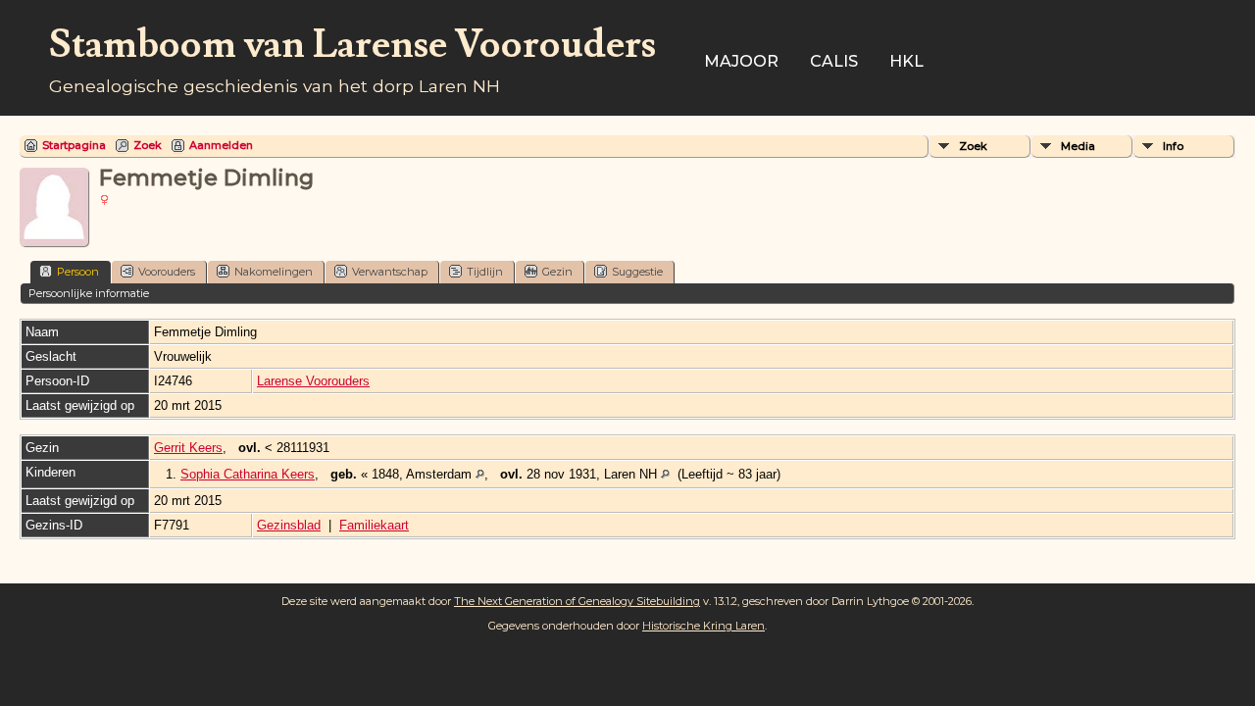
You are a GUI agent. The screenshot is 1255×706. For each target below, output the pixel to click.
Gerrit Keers (188, 447)
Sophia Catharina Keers (247, 474)
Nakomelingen (273, 271)
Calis (834, 61)
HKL (906, 61)
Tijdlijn (485, 271)
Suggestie (637, 271)
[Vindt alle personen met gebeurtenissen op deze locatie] (480, 474)
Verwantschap (389, 271)
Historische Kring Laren (703, 625)
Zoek (147, 145)
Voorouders (166, 271)
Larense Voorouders (313, 381)
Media (1078, 146)
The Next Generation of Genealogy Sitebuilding (577, 601)
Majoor (741, 61)
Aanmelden (221, 145)
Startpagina (74, 145)
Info (1173, 146)
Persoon (78, 271)
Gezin (557, 271)
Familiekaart (374, 525)
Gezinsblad (289, 525)
